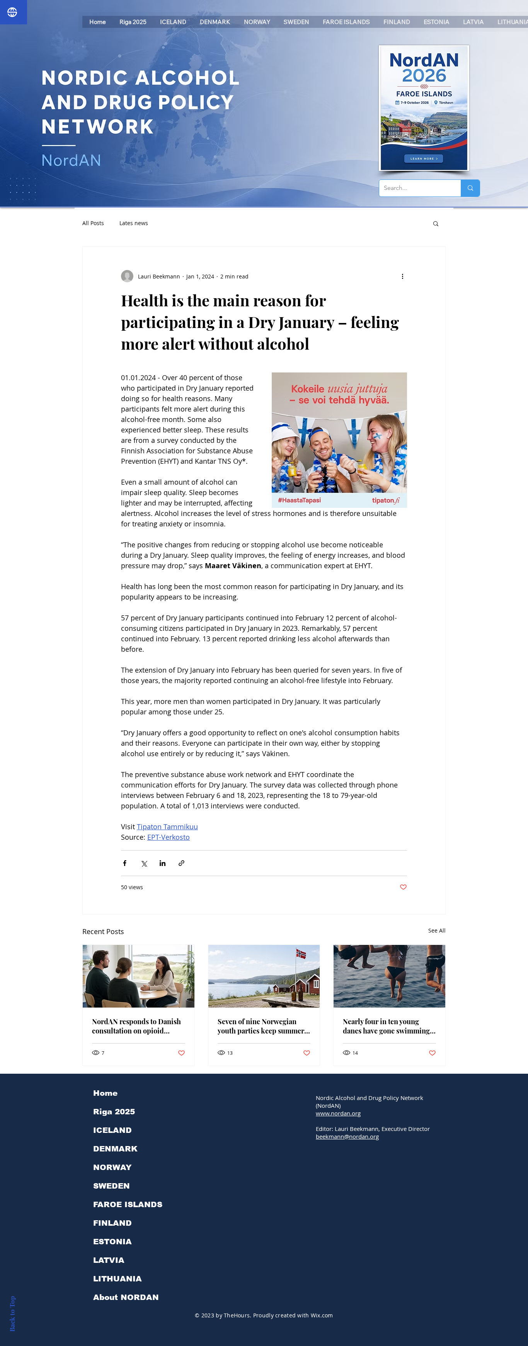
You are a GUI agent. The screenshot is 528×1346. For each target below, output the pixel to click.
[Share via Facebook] (124, 863)
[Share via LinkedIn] (162, 863)
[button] (435, 223)
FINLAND (112, 1223)
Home (105, 1093)
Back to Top (12, 1314)
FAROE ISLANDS (127, 1204)
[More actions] (402, 276)
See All (437, 930)
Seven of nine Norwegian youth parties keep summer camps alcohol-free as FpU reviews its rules (261, 1026)
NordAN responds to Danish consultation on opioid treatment (136, 1026)
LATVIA (108, 1260)
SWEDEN (111, 1186)
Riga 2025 (114, 1111)
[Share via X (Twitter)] (143, 863)
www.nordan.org (338, 1113)
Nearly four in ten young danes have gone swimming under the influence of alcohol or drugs (386, 1026)
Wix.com (322, 1315)
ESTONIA (112, 1241)
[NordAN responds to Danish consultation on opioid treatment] (138, 976)
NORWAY (112, 1167)
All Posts (93, 223)
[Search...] (470, 188)
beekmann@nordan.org (347, 1136)
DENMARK (115, 1148)
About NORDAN (126, 1297)
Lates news (133, 223)
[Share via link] (181, 863)
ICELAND (112, 1130)
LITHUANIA (117, 1278)
